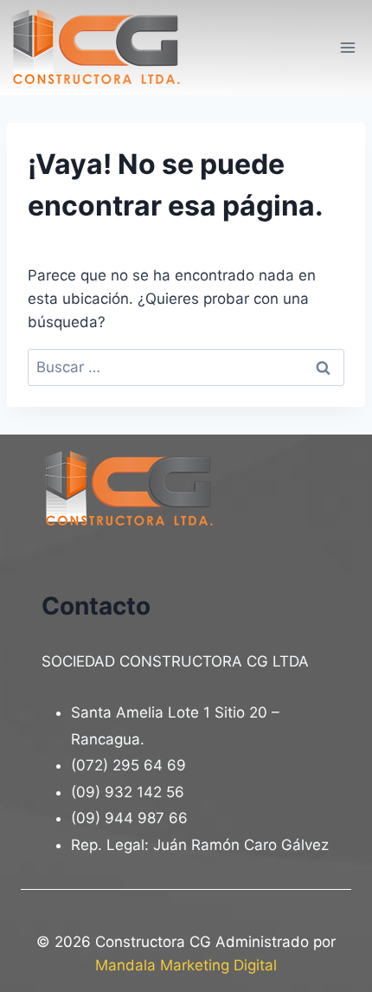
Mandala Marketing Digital (186, 965)
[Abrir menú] (347, 47)
